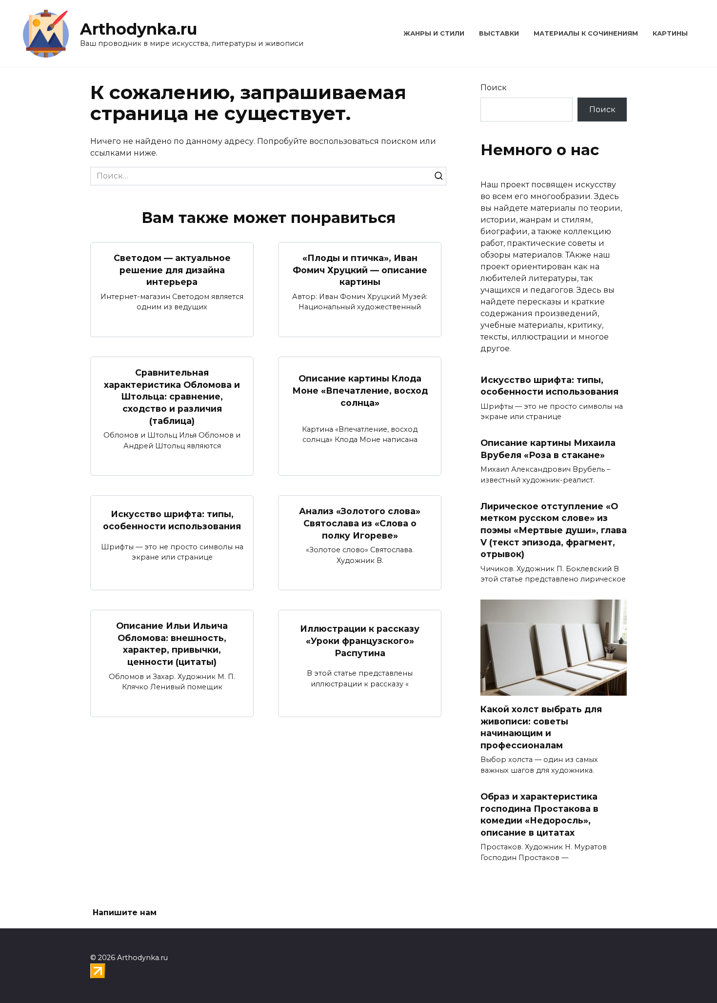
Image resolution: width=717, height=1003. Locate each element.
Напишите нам (125, 912)
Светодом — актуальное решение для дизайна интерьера (172, 270)
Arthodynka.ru (138, 29)
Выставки (499, 33)
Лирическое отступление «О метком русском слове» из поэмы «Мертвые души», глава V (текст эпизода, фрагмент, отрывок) (553, 530)
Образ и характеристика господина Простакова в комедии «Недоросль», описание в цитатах (539, 814)
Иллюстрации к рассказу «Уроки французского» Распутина (359, 640)
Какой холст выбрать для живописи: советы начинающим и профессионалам (541, 727)
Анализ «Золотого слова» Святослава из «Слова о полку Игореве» (359, 523)
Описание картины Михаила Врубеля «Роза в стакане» (548, 449)
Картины (670, 33)
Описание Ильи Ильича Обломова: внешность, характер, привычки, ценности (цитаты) (172, 644)
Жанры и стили (433, 33)
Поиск (493, 87)
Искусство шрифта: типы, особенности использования (172, 520)
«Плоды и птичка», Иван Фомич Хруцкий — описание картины (360, 270)
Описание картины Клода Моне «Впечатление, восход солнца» (360, 390)
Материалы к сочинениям (586, 33)
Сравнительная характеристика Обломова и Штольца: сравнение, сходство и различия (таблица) (172, 396)
